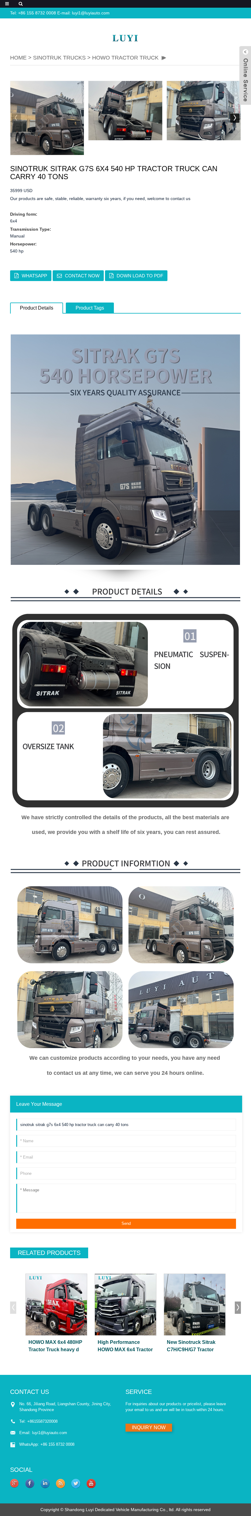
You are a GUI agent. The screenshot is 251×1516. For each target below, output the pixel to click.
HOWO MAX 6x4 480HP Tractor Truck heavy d (55, 1346)
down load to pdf (140, 275)
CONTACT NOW (82, 275)
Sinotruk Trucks (60, 58)
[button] (234, 118)
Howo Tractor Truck (125, 58)
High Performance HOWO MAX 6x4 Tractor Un (125, 1346)
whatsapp (34, 275)
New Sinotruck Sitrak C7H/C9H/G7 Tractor (191, 1346)
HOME (18, 58)
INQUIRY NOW (149, 1427)
